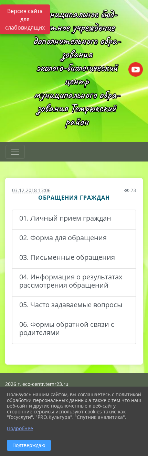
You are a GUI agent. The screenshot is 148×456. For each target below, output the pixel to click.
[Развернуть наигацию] (15, 152)
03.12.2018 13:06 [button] (31, 190)
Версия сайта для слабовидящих (25, 19)
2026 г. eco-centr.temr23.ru (36, 384)
